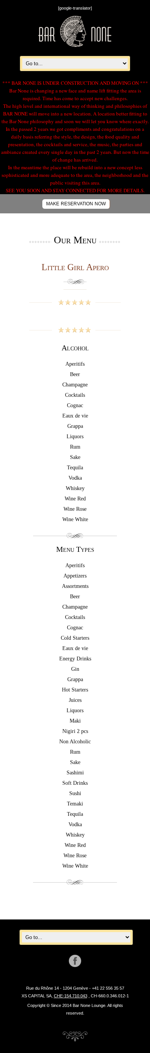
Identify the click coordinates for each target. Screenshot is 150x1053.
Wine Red (75, 499)
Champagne (75, 385)
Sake (75, 457)
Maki (75, 721)
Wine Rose (75, 509)
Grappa (75, 426)
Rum (75, 447)
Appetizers (75, 576)
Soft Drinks (75, 783)
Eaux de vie (75, 416)
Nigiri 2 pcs (75, 731)
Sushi (75, 793)
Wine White (75, 519)
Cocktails (75, 395)
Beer (75, 374)
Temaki (75, 804)
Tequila (75, 467)
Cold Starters (75, 638)
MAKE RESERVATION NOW (76, 203)
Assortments (75, 586)
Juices (75, 700)
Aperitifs (75, 364)
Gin (75, 669)
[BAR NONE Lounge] (75, 46)
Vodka (75, 478)
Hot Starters (75, 690)
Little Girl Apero (75, 267)
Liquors (75, 436)
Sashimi (75, 773)
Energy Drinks (75, 659)
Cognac (75, 405)
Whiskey (75, 488)
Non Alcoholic (75, 741)
